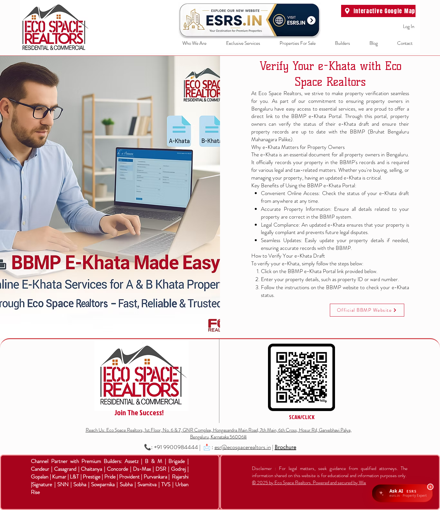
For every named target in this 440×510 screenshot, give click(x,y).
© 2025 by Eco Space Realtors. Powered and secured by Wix (309, 482)
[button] (238, 43)
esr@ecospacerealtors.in (243, 447)
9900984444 (180, 447)
